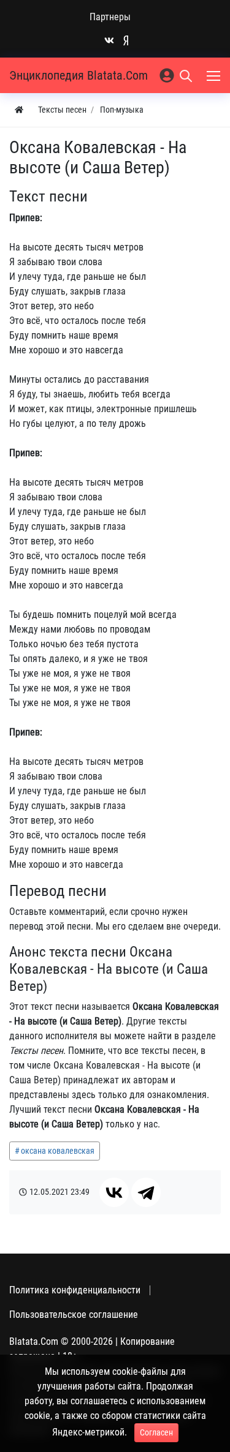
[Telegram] (146, 1192)
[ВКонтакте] (114, 1192)
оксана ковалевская (57, 1151)
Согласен (156, 1432)
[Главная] (19, 109)
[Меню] (214, 75)
